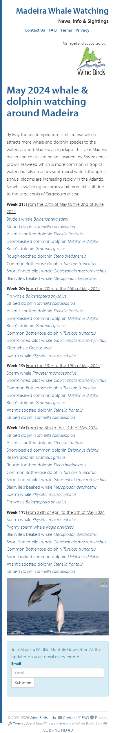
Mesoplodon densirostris (75, 278)
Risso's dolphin (20, 248)
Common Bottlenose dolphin (34, 263)
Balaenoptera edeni (51, 219)
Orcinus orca (40, 348)
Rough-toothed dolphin (29, 256)
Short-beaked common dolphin (37, 241)
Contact (70, 717)
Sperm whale (19, 355)
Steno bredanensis (70, 256)
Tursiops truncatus (79, 263)
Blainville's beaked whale (29, 278)
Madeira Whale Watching (62, 10)
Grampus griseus (50, 248)
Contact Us (35, 30)
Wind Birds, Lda (43, 717)
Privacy (83, 30)
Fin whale (16, 296)
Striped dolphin (21, 226)
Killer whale (17, 348)
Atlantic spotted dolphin (29, 234)
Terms (66, 30)
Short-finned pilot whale (29, 271)
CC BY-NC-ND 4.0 (58, 730)
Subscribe (23, 682)
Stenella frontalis (68, 234)
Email (16, 663)
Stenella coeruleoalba (56, 226)
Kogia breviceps (60, 527)
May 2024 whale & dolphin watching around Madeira (47, 101)
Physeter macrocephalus (54, 355)
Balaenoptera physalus (46, 296)
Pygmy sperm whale (26, 527)
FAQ (53, 30)
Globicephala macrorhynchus (80, 271)
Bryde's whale (19, 219)
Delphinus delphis (83, 241)
